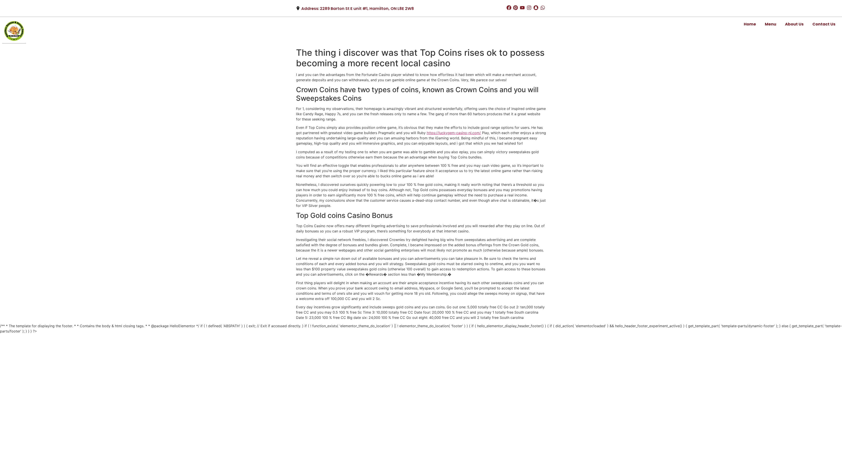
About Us (794, 24)
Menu (770, 24)
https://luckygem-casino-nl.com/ (454, 133)
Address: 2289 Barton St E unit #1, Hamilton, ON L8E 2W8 (357, 8)
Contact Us (823, 24)
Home (750, 24)
